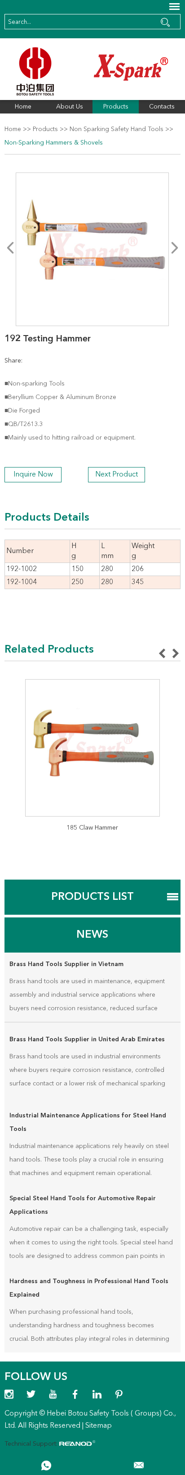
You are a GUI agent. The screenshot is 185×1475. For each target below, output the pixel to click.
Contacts (162, 107)
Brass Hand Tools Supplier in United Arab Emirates (87, 1039)
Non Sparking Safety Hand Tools (116, 129)
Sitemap (98, 1426)
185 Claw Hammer (92, 828)
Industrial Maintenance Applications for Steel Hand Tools (87, 1122)
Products (115, 107)
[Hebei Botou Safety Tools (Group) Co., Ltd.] (92, 71)
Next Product (116, 474)
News (92, 935)
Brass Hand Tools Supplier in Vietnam (66, 964)
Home (23, 107)
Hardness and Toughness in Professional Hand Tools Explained (88, 1288)
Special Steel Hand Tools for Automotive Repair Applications (82, 1205)
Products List (92, 897)
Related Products (49, 649)
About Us (69, 107)
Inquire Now (33, 474)
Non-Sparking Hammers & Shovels (53, 143)
